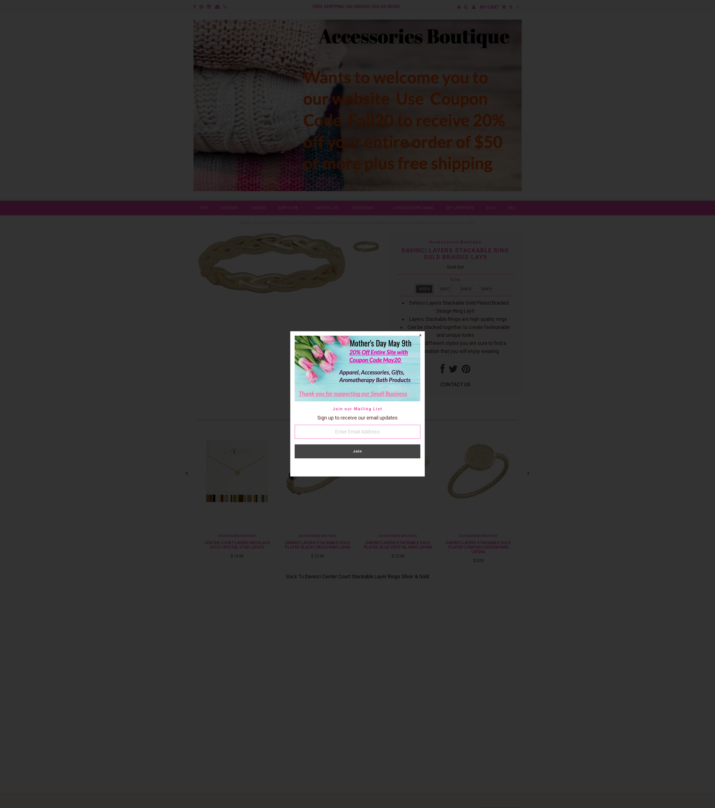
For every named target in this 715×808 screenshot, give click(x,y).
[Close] (420, 335)
